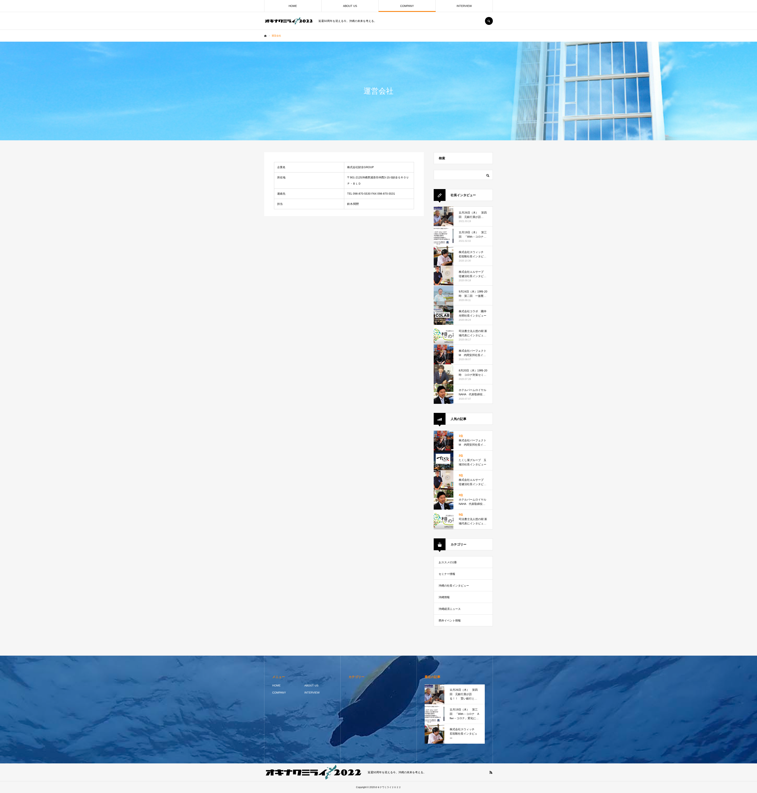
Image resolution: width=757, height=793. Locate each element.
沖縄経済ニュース (450, 608)
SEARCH (489, 21)
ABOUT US (350, 5)
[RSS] (491, 772)
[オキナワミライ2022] (288, 21)
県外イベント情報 (450, 620)
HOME (293, 5)
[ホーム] (265, 36)
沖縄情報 (444, 597)
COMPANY (407, 5)
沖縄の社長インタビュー (454, 585)
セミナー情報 (447, 574)
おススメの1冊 (448, 562)
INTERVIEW (464, 5)
